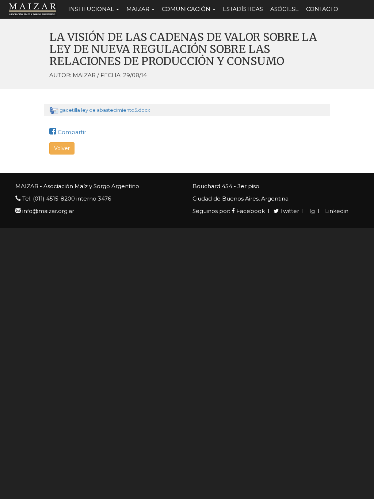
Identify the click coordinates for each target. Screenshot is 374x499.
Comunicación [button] (187, 8)
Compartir (71, 132)
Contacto (322, 8)
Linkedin (336, 210)
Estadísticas (243, 8)
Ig (311, 210)
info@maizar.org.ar (48, 210)
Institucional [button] (91, 8)
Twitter (289, 210)
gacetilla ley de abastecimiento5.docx (105, 110)
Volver (62, 148)
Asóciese (284, 8)
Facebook (250, 210)
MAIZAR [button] (138, 8)
